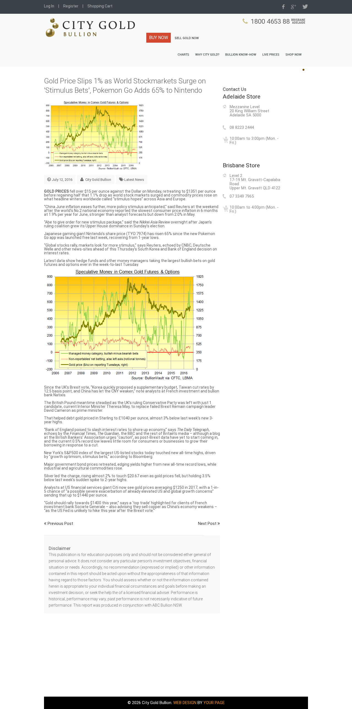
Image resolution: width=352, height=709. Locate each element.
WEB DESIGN (184, 702)
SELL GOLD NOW (187, 38)
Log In (49, 6)
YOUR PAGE (214, 702)
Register (70, 6)
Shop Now (293, 54)
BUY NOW (158, 37)
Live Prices (270, 54)
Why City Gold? (207, 54)
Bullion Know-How (240, 54)
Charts (183, 54)
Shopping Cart (99, 6)
